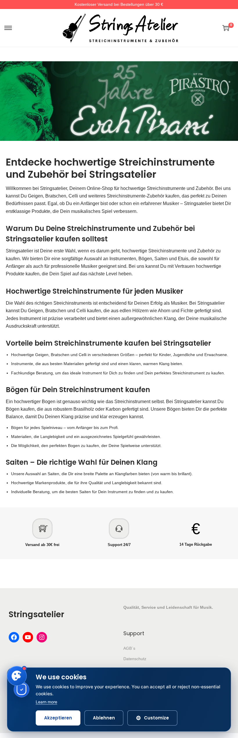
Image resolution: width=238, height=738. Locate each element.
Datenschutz (134, 658)
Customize (152, 718)
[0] (225, 27)
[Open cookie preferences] (17, 676)
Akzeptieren (58, 718)
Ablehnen (104, 718)
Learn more (46, 701)
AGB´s (129, 648)
